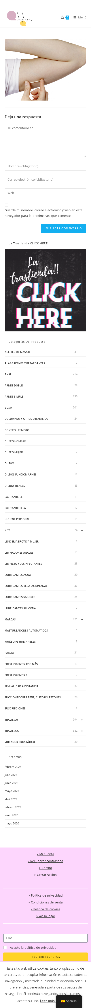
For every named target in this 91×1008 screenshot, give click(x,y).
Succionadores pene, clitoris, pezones (33, 697)
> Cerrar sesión (45, 875)
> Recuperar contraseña (45, 861)
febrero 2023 (13, 807)
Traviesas (12, 720)
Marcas (10, 619)
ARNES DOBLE (14, 385)
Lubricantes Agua (18, 575)
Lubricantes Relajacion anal (26, 586)
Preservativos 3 (16, 675)
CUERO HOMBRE (15, 441)
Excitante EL (14, 497)
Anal (8, 374)
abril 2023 (11, 799)
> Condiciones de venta (45, 902)
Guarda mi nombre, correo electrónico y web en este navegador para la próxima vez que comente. (43, 213)
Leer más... (48, 1000)
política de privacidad (41, 947)
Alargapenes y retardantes (25, 363)
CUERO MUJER (14, 452)
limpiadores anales (19, 552)
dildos (10, 463)
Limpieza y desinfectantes (23, 564)
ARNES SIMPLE (14, 396)
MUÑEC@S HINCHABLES (20, 642)
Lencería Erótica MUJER (22, 541)
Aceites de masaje (17, 352)
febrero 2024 (13, 767)
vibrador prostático (20, 742)
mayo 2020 (12, 823)
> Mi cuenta (45, 854)
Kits (7, 530)
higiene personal (17, 519)
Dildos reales (15, 486)
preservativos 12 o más (21, 664)
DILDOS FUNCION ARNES (20, 474)
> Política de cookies (45, 909)
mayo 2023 (12, 791)
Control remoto (17, 430)
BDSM (8, 408)
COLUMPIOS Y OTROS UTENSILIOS (26, 419)
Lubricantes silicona (20, 608)
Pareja (9, 653)
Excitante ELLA (15, 508)
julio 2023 (11, 775)
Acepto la (33, 947)
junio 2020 (11, 815)
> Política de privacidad (45, 895)
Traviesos (12, 731)
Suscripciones (15, 708)
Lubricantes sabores (20, 597)
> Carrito (45, 868)
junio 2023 (11, 783)
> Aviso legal (45, 916)
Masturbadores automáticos (26, 630)
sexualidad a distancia (21, 686)
